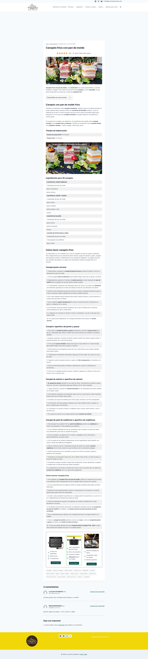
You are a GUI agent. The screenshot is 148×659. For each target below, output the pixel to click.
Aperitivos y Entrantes (59, 7)
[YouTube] (101, 1)
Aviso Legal (83, 654)
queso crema (74, 573)
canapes (49, 570)
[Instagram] (98, 1)
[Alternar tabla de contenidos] (69, 97)
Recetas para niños (112, 7)
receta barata (83, 573)
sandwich (86, 576)
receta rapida (61, 576)
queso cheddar (65, 573)
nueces (92, 570)
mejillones (85, 570)
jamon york (78, 570)
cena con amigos (58, 570)
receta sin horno (71, 576)
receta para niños (51, 576)
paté (57, 573)
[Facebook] (95, 1)
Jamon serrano (69, 570)
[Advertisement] (74, 23)
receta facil (92, 573)
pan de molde (50, 573)
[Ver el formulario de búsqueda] (120, 7)
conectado (61, 625)
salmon (80, 576)
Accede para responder (97, 591)
